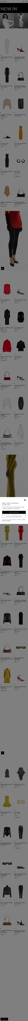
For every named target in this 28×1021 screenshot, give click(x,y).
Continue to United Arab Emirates (14, 516)
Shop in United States (14, 512)
